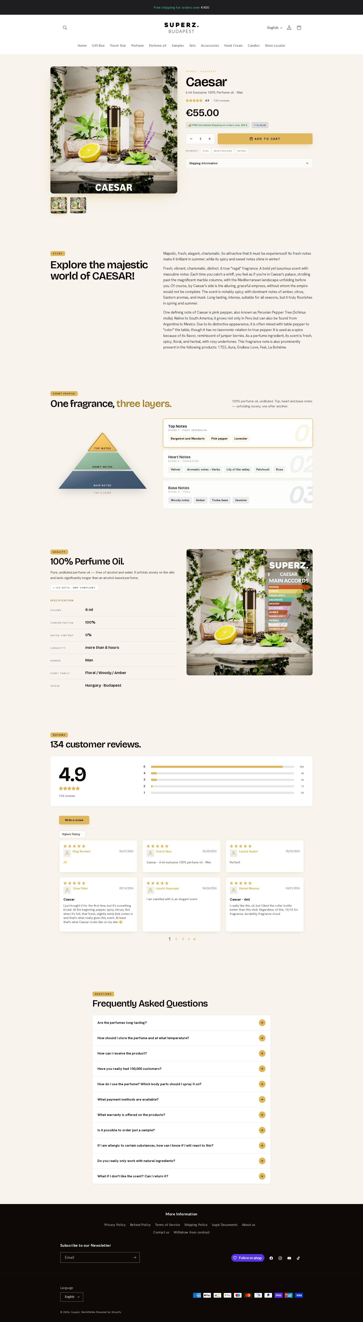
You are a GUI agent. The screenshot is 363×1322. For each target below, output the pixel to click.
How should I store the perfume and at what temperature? (143, 1038)
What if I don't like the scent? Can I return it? (132, 1176)
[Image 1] (58, 205)
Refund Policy (140, 1225)
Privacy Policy (115, 1225)
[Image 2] (78, 205)
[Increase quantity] (210, 139)
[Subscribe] (134, 1257)
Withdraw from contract (192, 1232)
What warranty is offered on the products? (131, 1115)
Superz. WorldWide (83, 1312)
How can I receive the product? (122, 1053)
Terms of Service (167, 1225)
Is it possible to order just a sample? (126, 1130)
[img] (98, 846)
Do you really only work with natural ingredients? (136, 1161)
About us (248, 1225)
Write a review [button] (74, 820)
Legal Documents (225, 1225)
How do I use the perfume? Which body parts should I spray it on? (149, 1084)
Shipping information (203, 163)
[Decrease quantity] (191, 139)
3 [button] (183, 939)
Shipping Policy (196, 1225)
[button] (65, 28)
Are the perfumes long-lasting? (122, 1022)
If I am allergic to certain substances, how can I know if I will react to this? (155, 1145)
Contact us (161, 1232)
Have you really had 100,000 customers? (129, 1068)
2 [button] (176, 939)
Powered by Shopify (108, 1312)
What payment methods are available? (128, 1099)
